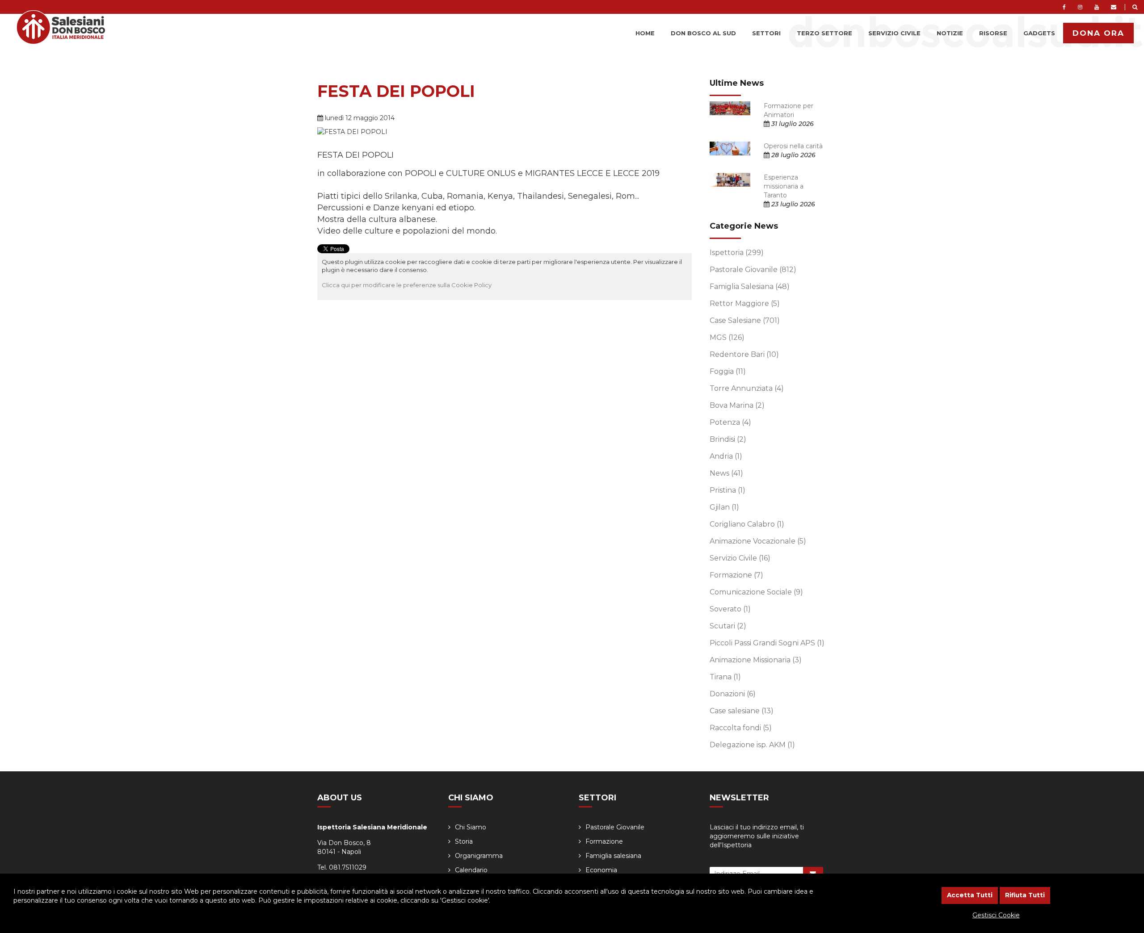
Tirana (725, 677)
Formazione (736, 575)
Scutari (728, 626)
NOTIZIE (950, 33)
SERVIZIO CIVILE (894, 33)
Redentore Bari (744, 354)
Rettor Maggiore (745, 303)
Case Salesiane (745, 320)
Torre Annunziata (747, 388)
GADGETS (1039, 33)
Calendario (471, 870)
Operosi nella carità (793, 146)
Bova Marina (737, 405)
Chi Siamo (470, 827)
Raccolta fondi (741, 728)
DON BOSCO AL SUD (703, 33)
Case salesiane (742, 711)
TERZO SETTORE (824, 33)
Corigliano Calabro (747, 524)
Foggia (728, 371)
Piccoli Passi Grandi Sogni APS (767, 643)
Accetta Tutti (970, 895)
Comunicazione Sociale (756, 592)
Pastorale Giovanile (753, 269)
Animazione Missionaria (756, 660)
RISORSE (993, 33)
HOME (645, 33)
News (726, 473)
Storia (464, 841)
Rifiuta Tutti (1025, 895)
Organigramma (479, 856)
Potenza (730, 422)
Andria (726, 456)
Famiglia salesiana (613, 856)
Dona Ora (1098, 33)
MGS (727, 337)
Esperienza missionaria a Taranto (783, 186)
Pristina (727, 490)
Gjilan (724, 507)
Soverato (730, 609)
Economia (601, 870)
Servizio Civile (740, 558)
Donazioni (733, 694)
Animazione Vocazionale (758, 541)
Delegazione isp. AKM (752, 745)
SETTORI (766, 33)
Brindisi (728, 439)
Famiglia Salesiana (750, 286)
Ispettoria (737, 252)
